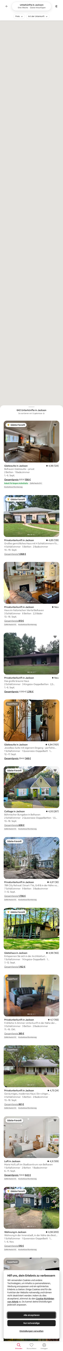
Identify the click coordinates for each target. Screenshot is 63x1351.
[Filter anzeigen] (56, 6)
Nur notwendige (31, 1323)
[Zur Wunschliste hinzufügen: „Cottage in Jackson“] (55, 770)
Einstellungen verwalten (31, 1331)
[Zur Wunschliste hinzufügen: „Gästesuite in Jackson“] (55, 424)
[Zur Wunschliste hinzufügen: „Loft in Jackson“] (55, 1120)
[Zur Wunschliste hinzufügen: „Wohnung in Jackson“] (55, 1190)
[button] (11, 479)
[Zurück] (7, 6)
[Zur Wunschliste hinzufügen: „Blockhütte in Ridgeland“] (55, 1261)
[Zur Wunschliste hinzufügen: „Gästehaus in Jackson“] (55, 911)
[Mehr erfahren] (44, 413)
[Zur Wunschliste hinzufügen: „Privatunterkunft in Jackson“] (55, 499)
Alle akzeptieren (32, 1315)
